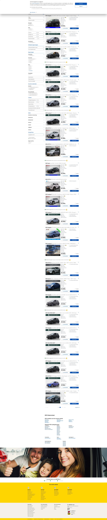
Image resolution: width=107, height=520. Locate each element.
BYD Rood (58, 432)
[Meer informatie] (36, 92)
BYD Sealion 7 (47, 422)
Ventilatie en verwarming (32, 115)
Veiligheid (30, 127)
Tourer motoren (56, 494)
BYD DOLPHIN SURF (60, 420)
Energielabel (30, 73)
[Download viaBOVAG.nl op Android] (69, 509)
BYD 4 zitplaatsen (47, 442)
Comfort (29, 124)
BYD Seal (70, 420)
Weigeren (81, 6)
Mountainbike (43, 496)
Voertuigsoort (30, 41)
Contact (42, 509)
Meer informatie (32, 12)
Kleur (29, 64)
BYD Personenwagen (72, 438)
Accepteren (81, 3)
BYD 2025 (64, 443)
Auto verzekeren (30, 497)
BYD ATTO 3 (59, 419)
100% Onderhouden (30, 516)
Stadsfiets (42, 494)
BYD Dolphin (47, 420)
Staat (29, 27)
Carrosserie (30, 57)
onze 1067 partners (35, 3)
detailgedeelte (61, 10)
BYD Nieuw (58, 438)
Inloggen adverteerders (44, 505)
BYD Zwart (58, 434)
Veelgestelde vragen (57, 506)
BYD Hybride (71, 427)
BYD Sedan (46, 427)
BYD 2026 (64, 442)
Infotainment (30, 117)
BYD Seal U (58, 421)
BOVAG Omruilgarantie (31, 510)
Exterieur (29, 122)
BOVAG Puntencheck (30, 513)
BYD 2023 (64, 444)
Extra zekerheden (31, 91)
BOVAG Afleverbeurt (30, 511)
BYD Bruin (58, 428)
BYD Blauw (58, 427)
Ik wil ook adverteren (44, 506)
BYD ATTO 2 (47, 419)
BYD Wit (58, 433)
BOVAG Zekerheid (30, 505)
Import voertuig (31, 140)
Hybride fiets (42, 497)
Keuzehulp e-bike (43, 498)
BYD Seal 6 (46, 421)
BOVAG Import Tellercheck (31, 509)
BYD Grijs (58, 430)
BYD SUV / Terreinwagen (49, 429)
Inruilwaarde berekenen (31, 495)
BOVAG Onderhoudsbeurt (31, 512)
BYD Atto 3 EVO (71, 419)
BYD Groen (58, 431)
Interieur (29, 129)
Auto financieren (30, 496)
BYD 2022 (64, 445)
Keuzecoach (29, 499)
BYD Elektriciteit (71, 426)
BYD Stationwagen (48, 428)
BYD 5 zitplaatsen (47, 443)
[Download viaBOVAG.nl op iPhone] (67, 509)
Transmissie (30, 54)
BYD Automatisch (47, 438)
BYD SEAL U (70, 421)
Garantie (29, 86)
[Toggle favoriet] (78, 15)
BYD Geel (58, 429)
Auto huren (29, 498)
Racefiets (42, 495)
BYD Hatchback (47, 426)
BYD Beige (58, 426)
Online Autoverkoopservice (31, 494)
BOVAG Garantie (30, 506)
